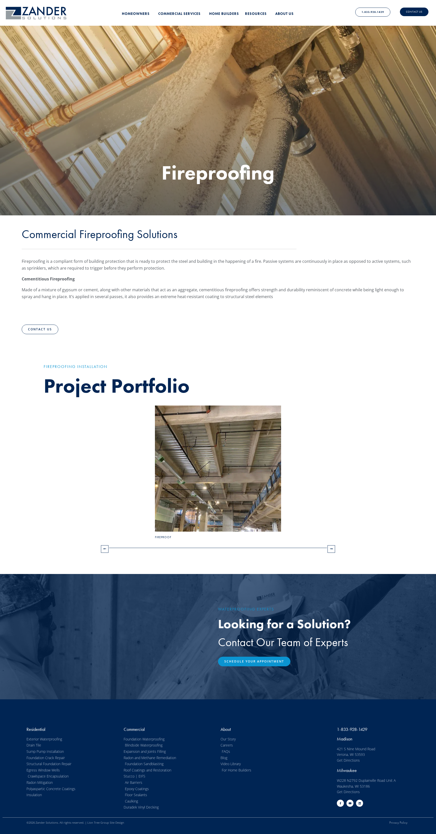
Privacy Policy (398, 822)
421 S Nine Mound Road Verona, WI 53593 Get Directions (356, 754)
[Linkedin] (359, 803)
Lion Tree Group (98, 822)
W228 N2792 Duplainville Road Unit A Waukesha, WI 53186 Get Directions (366, 786)
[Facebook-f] (340, 803)
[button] (40, 329)
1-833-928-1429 (352, 729)
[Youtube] (349, 803)
